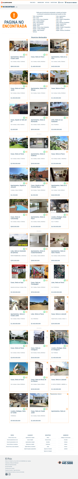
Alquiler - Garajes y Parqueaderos (63, 27)
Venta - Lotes (59, 21)
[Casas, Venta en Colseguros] (39, 337)
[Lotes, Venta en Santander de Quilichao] (18, 240)
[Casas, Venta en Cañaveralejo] (18, 206)
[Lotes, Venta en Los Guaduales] (59, 109)
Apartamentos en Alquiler (30, 437)
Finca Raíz (32, 2)
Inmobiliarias (41, 2)
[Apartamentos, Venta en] (59, 400)
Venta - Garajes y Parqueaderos (63, 19)
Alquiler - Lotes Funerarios (38, 30)
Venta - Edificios (59, 17)
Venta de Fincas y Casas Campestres (12, 446)
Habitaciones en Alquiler (30, 444)
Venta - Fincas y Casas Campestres (40, 19)
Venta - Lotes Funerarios (38, 22)
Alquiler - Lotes (59, 28)
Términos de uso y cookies (9, 468)
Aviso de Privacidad (8, 466)
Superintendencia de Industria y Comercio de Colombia (14, 472)
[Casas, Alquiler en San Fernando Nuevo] (39, 174)
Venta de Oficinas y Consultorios (12, 444)
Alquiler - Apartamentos (61, 24)
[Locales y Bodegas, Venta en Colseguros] (59, 337)
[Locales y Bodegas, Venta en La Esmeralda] (59, 206)
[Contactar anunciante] (26, 55)
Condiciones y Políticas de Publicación (11, 462)
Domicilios (48, 442)
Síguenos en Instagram (48, 451)
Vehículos (65, 442)
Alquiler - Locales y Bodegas (39, 28)
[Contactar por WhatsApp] (24, 55)
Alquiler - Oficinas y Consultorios (63, 30)
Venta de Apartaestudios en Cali (12, 442)
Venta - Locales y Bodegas (38, 21)
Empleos (65, 444)
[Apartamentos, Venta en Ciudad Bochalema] (39, 240)
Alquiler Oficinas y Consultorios (30, 446)
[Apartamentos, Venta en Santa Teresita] (59, 240)
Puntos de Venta (48, 439)
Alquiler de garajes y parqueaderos (30, 448)
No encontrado (8, 7)
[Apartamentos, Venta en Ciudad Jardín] (18, 46)
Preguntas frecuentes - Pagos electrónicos (12, 470)
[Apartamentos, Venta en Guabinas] (39, 143)
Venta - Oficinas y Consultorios (62, 22)
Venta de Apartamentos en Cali (12, 439)
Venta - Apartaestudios (38, 16)
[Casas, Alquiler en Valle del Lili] (18, 109)
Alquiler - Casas (36, 25)
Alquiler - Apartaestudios (38, 24)
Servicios (35, 31)
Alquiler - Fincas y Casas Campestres (41, 27)
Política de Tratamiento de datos (10, 464)
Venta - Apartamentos (61, 16)
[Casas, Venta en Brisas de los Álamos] (39, 369)
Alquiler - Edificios (60, 25)
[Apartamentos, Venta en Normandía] (39, 109)
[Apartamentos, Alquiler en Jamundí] (18, 174)
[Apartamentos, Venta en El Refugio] (39, 77)
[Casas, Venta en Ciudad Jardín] (18, 77)
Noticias (47, 2)
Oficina (48, 437)
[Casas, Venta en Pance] (39, 46)
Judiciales (65, 448)
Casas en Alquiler (30, 439)
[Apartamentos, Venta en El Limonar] (59, 174)
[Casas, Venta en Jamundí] (59, 303)
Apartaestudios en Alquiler (30, 442)
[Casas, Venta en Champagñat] (39, 272)
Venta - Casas (36, 17)
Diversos (65, 446)
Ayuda (48, 446)
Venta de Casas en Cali (12, 437)
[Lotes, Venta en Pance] (59, 272)
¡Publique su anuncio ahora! (65, 437)
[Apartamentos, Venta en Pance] (39, 206)
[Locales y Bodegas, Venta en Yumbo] (18, 400)
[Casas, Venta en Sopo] (18, 272)
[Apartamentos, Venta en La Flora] (59, 46)
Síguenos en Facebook (48, 448)
